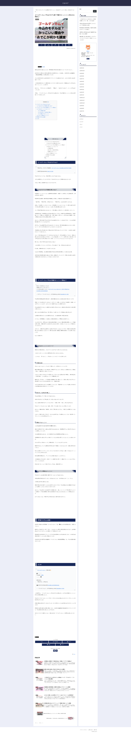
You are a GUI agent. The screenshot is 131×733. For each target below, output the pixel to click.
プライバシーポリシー (83, 729)
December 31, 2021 (65, 294)
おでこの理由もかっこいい (43, 115)
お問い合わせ (90, 729)
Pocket (43, 66)
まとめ (37, 118)
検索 (80, 9)
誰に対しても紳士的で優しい (45, 112)
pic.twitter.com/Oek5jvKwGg (53, 585)
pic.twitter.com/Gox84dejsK (42, 290)
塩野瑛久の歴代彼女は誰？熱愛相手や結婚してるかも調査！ (88, 33)
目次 (54, 138)
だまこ (88, 51)
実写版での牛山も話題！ (50, 154)
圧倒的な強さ (42, 110)
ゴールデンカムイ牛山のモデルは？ (42, 104)
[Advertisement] (55, 57)
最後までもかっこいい (43, 113)
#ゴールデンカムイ (55, 168)
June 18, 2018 (50, 171)
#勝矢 (42, 575)
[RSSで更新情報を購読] (57, 651)
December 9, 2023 (60, 588)
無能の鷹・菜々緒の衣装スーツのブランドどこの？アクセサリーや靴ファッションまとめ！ (88, 38)
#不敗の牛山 (66, 289)
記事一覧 (95, 729)
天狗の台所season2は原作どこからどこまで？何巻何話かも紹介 (88, 24)
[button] (69, 45)
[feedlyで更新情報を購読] (54, 651)
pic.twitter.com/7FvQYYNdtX (65, 168)
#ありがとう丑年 (60, 289)
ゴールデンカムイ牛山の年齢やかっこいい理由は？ (45, 107)
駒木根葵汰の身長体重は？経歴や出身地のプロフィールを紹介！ (88, 28)
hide (48, 101)
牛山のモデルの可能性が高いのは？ (44, 105)
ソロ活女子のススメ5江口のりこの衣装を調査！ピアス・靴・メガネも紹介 (88, 20)
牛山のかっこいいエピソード (43, 109)
